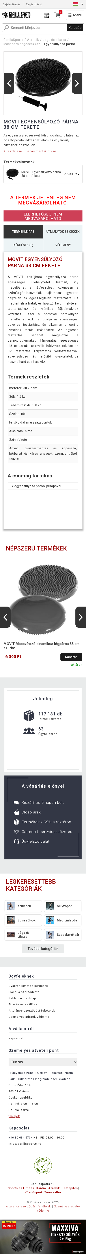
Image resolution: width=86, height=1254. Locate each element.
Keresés (75, 28)
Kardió (41, 1188)
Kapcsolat (16, 1038)
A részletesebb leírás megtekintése (30, 151)
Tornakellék (53, 1192)
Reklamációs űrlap (22, 998)
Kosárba (71, 657)
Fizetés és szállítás (23, 1004)
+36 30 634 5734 (21, 1137)
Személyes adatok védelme (29, 1016)
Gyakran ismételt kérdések (28, 985)
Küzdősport (33, 1192)
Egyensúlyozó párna (59, 44)
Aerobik (33, 40)
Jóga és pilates (54, 40)
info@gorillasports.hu (25, 1143)
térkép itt (14, 1116)
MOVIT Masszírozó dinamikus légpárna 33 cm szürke (42, 646)
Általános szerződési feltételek (32, 1010)
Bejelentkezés (12, 4)
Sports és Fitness (21, 1188)
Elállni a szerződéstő (24, 992)
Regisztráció (34, 4)
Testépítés (70, 1188)
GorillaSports (13, 40)
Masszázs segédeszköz (22, 44)
